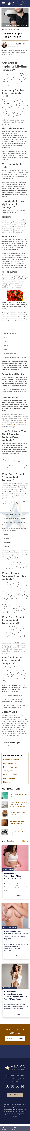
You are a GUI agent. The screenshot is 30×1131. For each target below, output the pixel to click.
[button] (3, 3)
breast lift (12, 425)
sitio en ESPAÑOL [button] (15, 1099)
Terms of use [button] (7, 1079)
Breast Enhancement (11, 775)
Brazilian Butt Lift (10, 763)
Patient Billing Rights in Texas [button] (19, 1079)
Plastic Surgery (9, 778)
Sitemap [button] (16, 1081)
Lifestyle (6, 782)
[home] (15, 3)
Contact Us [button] (14, 1094)
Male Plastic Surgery (11, 760)
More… (25, 841)
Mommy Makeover (10, 767)
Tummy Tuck (8, 771)
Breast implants (6, 74)
